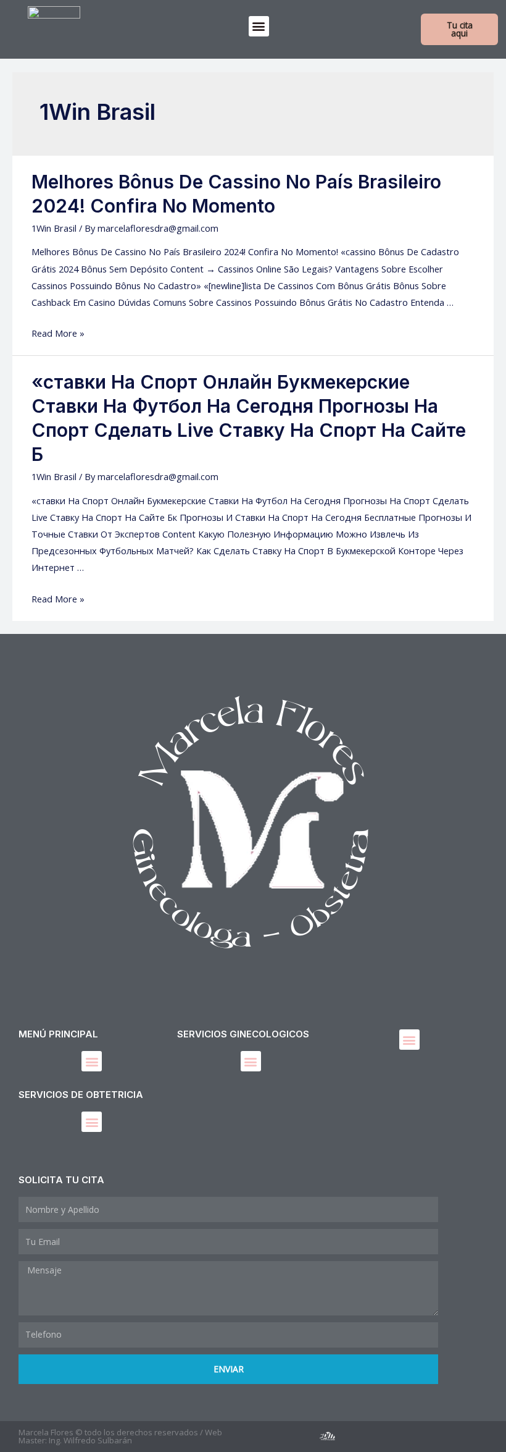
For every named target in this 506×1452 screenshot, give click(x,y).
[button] (259, 26)
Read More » (58, 333)
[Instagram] (297, 1436)
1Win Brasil (54, 228)
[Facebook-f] (267, 1436)
